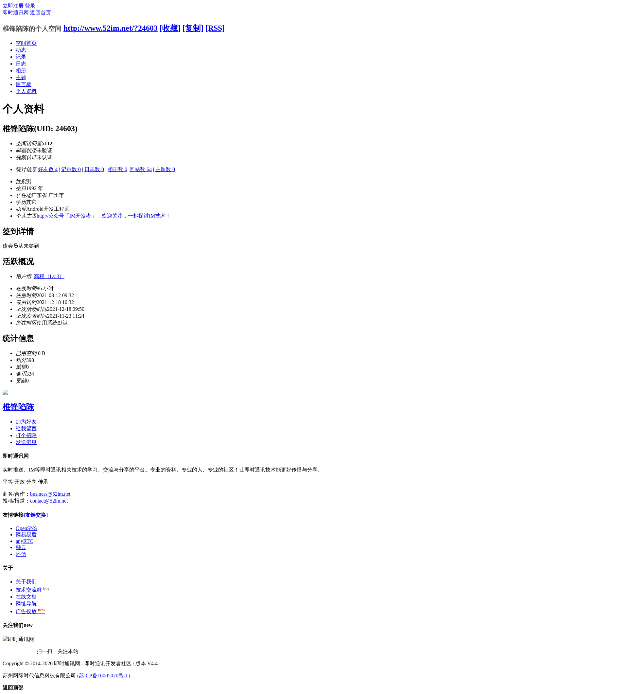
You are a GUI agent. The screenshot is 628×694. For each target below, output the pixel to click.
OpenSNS (26, 528)
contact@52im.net (49, 501)
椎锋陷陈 (18, 406)
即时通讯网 (16, 12)
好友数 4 (48, 169)
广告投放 (30, 611)
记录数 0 (71, 169)
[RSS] (215, 28)
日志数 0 (94, 169)
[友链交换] (36, 515)
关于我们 (26, 581)
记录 (21, 57)
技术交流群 (32, 590)
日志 (21, 63)
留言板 (23, 84)
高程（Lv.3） (49, 276)
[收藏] (170, 28)
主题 (21, 77)
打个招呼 (26, 435)
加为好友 (26, 421)
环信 (21, 554)
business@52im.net (50, 494)
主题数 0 (165, 169)
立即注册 (13, 6)
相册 (21, 70)
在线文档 (26, 596)
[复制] (193, 28)
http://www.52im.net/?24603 (110, 28)
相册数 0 (117, 169)
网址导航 (26, 603)
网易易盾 (26, 534)
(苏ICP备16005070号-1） (105, 675)
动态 (21, 50)
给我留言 (26, 428)
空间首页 (26, 43)
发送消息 (26, 442)
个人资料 (26, 91)
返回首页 (40, 12)
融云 (21, 547)
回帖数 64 (141, 169)
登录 (30, 6)
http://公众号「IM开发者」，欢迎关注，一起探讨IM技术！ (104, 216)
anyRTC (24, 541)
